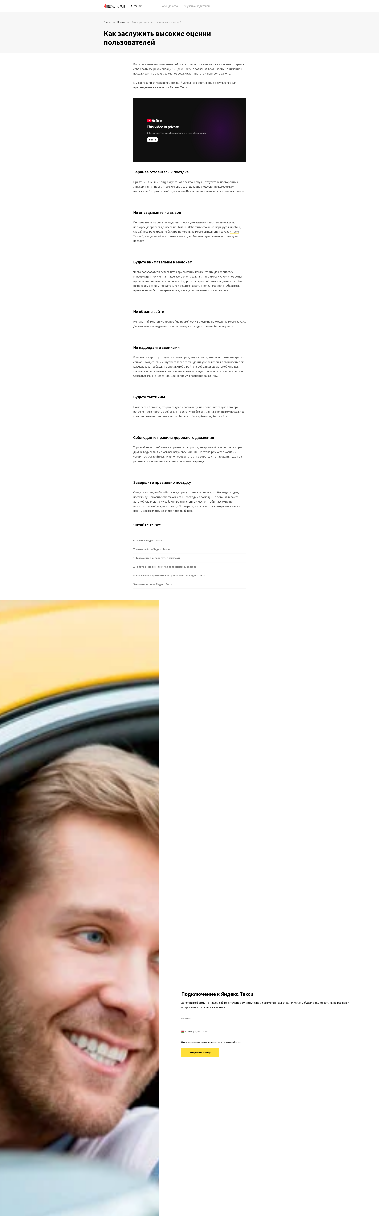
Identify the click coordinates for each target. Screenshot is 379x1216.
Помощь (121, 22)
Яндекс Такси (183, 69)
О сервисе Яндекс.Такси (148, 540)
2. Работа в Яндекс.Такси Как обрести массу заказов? (165, 566)
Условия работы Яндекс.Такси (151, 549)
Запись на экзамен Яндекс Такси (152, 584)
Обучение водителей (197, 6)
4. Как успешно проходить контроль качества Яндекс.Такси (169, 575)
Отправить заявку (200, 1052)
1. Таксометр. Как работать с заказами (156, 558)
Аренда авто (170, 6)
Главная (107, 22)
